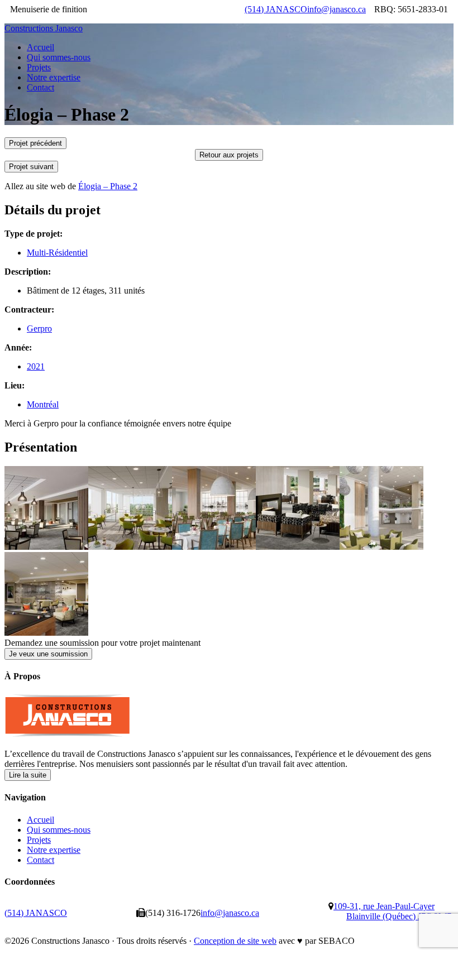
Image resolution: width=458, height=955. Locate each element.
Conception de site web (235, 941)
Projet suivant (31, 166)
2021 (36, 366)
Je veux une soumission (48, 654)
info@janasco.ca (336, 9)
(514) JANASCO (276, 9)
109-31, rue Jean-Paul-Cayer (392, 911)
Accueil (40, 819)
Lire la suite (27, 775)
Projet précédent (35, 143)
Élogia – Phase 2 (107, 186)
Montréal (43, 404)
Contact (40, 860)
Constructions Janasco (43, 28)
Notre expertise (53, 850)
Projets (39, 839)
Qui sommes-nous (58, 829)
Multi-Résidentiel (57, 252)
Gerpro (39, 328)
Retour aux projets (229, 155)
